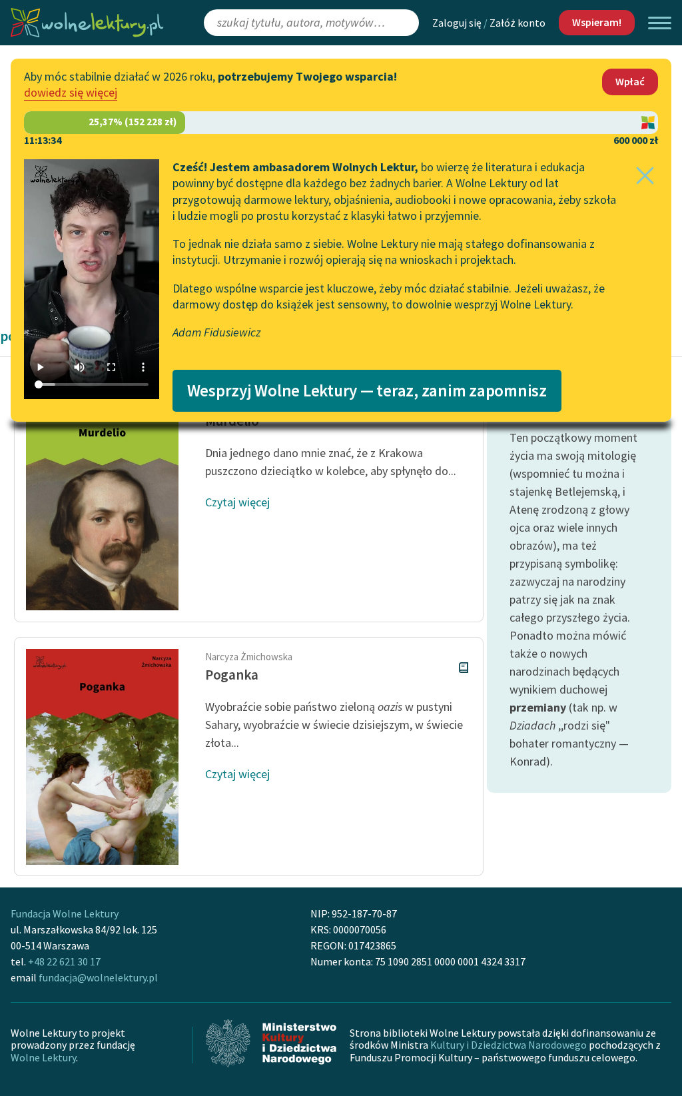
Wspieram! (596, 22)
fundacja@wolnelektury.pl (98, 977)
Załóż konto (517, 22)
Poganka (232, 675)
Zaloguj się (457, 22)
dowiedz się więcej (70, 92)
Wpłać (630, 81)
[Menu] (659, 23)
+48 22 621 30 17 (64, 961)
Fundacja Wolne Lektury (65, 913)
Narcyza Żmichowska (248, 656)
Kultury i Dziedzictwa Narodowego (508, 1044)
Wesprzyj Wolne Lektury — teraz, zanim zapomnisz (367, 390)
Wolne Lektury (43, 1057)
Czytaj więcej (237, 502)
